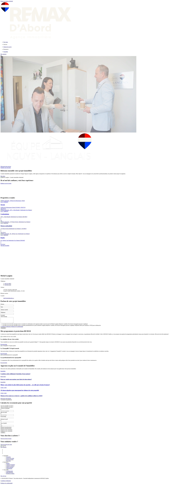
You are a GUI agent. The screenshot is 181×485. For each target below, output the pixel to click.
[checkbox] (90, 324)
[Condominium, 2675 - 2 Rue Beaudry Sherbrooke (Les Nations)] (16, 210)
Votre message (4, 316)
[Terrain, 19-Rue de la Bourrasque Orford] (13, 200)
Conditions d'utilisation (6, 326)
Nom (2, 307)
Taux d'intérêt (4, 423)
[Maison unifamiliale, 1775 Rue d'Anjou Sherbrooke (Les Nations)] (15, 221)
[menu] (91, 44)
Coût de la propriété (5, 408)
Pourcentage (3, 416)
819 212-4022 (8, 283)
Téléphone (3, 312)
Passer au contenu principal (7, 1)
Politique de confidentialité (17, 326)
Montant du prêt (4, 419)
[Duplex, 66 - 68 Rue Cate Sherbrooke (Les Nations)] (15, 233)
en (1, 55)
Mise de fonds (4, 412)
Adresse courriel (4, 309)
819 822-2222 (8, 284)
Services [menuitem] (5, 44)
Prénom (2, 304)
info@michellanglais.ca (8, 298)
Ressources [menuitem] (5, 49)
